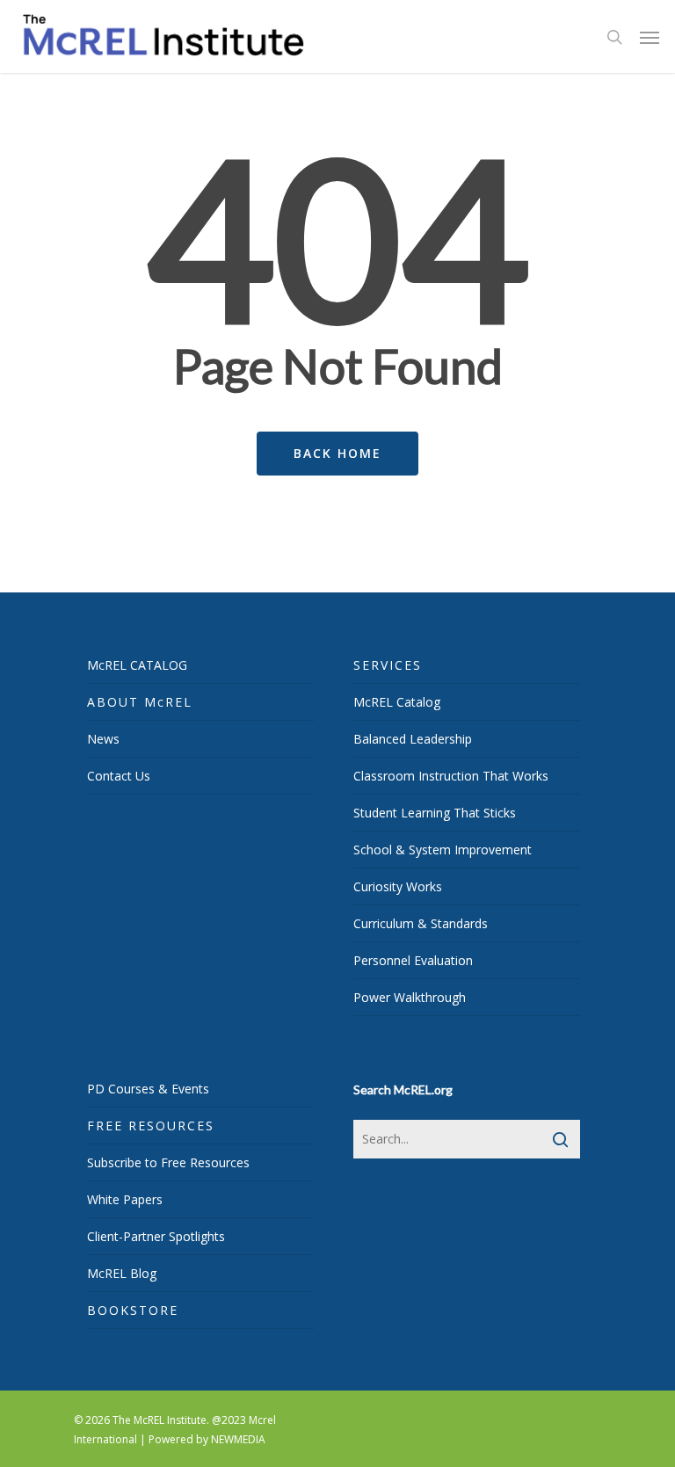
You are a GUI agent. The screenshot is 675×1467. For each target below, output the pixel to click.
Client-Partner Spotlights (156, 1236)
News (103, 738)
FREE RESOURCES (150, 1125)
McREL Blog (121, 1273)
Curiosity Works (397, 886)
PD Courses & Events (148, 1088)
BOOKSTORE (132, 1310)
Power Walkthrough (409, 997)
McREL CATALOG (137, 665)
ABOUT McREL (139, 702)
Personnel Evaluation (413, 960)
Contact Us (118, 775)
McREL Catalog (396, 702)
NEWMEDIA (238, 1439)
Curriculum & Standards (420, 923)
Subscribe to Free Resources (168, 1162)
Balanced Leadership (412, 738)
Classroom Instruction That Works (450, 775)
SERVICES (387, 665)
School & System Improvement (442, 849)
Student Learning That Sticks (434, 812)
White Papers (125, 1199)
